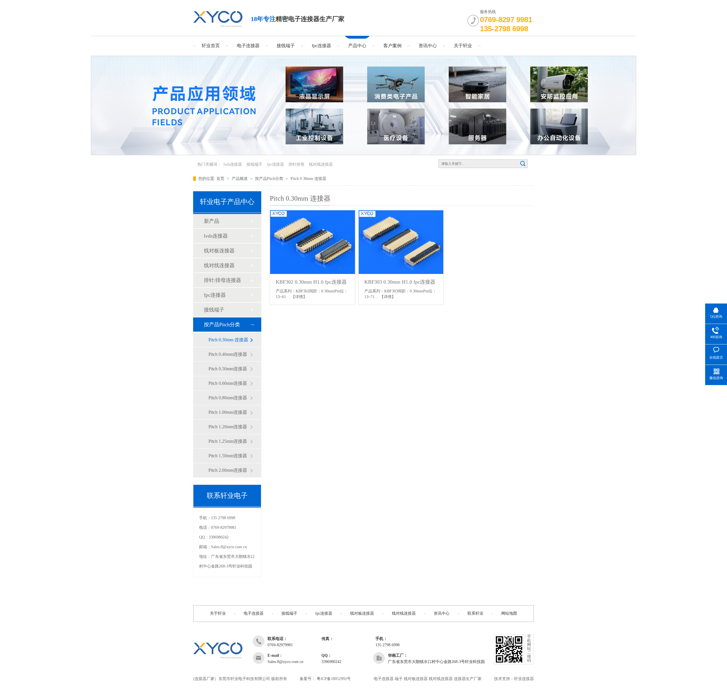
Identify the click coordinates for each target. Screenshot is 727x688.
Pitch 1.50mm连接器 (227, 455)
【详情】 (299, 297)
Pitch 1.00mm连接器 (227, 412)
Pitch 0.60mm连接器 (227, 383)
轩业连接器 (524, 679)
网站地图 (509, 613)
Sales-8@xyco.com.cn (229, 547)
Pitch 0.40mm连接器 (227, 354)
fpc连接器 (321, 45)
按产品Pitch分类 (269, 178)
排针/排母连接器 (222, 280)
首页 (220, 178)
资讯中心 (428, 45)
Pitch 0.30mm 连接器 (308, 178)
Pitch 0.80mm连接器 (227, 397)
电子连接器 (248, 45)
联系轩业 (475, 613)
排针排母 (296, 164)
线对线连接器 (321, 164)
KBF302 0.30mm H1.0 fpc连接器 (311, 282)
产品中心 (357, 45)
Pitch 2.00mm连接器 (227, 470)
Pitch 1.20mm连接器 (227, 426)
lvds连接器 (232, 164)
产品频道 (240, 178)
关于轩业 (463, 45)
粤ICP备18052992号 (334, 679)
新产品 (211, 221)
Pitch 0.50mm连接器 (227, 368)
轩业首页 (211, 45)
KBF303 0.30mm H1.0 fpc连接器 (399, 282)
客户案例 (392, 45)
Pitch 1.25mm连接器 (227, 441)
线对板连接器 (219, 250)
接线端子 (286, 45)
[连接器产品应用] (363, 154)
